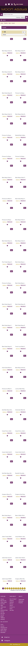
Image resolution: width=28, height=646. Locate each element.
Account (2, 626)
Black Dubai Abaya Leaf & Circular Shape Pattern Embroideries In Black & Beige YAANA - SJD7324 (20, 283)
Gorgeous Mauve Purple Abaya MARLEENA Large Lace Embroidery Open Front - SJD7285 (7, 494)
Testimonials (21, 599)
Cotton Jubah (4, 602)
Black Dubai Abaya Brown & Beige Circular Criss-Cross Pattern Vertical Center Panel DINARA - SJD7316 (20, 325)
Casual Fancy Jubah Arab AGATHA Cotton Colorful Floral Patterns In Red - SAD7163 (7, 431)
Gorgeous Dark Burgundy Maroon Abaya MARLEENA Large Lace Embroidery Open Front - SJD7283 (20, 494)
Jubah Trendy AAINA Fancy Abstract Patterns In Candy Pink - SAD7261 (7, 536)
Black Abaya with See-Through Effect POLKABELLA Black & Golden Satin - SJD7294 (20, 367)
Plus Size (3, 613)
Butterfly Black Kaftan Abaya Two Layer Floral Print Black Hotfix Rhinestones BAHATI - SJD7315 (20, 135)
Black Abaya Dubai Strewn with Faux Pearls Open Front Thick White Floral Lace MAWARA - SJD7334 (7, 114)
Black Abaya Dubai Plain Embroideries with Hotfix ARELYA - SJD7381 (20, 50)
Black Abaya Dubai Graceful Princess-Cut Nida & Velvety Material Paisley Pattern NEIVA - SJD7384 (20, 71)
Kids (2, 608)
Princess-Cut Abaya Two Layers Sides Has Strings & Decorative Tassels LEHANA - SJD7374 (7, 219)
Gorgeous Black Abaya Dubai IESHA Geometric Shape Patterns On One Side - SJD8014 (20, 578)
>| (24, 588)
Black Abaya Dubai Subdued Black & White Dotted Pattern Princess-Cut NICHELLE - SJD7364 (20, 219)
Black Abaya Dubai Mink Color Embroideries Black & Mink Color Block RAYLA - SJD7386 (7, 71)
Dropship (21, 602)
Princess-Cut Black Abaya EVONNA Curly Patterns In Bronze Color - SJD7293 (7, 388)
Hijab (2, 605)
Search (11, 605)
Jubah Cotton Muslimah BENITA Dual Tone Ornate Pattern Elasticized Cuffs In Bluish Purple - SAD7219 (20, 557)
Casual (13, 23)
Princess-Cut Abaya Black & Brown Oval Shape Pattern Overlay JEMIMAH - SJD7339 (7, 156)
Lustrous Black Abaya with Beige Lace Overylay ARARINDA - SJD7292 (20, 388)
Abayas (2, 599)
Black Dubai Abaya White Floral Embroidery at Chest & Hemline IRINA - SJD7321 (20, 304)
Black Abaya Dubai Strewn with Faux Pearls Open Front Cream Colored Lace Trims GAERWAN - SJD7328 (20, 114)
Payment (12, 602)
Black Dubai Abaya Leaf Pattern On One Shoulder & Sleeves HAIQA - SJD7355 (20, 262)
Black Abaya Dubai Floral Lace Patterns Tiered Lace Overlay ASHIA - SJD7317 (20, 177)
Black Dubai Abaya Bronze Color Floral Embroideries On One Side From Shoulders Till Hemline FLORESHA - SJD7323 (7, 304)
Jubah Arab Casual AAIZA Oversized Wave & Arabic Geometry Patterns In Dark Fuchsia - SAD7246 (7, 557)
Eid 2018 (3, 603)
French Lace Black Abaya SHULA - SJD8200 (20, 346)
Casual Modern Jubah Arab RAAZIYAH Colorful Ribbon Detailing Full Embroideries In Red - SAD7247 (20, 536)
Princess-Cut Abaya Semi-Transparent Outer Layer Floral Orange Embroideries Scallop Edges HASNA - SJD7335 (20, 156)
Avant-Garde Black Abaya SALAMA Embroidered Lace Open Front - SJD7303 (7, 367)
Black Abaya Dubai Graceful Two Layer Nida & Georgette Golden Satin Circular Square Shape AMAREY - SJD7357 (20, 240)
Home (2, 23)
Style (10, 23)
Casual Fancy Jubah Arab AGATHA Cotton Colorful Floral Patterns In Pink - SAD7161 (20, 431)
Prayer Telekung (3, 617)
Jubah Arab (3, 607)
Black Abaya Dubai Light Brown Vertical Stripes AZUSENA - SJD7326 (7, 177)
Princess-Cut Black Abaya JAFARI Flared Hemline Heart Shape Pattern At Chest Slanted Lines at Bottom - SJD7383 (7, 198)
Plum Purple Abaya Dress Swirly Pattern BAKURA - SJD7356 (7, 262)
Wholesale (21, 601)
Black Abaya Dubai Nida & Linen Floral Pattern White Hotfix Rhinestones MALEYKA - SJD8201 (7, 50)
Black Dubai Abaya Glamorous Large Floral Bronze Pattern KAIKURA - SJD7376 (20, 198)
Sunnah (2, 615)
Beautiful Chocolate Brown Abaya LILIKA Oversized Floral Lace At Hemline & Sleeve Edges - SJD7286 (20, 473)
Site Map (12, 610)
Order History (4, 629)
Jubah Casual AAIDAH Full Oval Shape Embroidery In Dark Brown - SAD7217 (7, 578)
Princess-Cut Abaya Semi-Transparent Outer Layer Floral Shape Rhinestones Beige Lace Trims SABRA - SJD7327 (7, 135)
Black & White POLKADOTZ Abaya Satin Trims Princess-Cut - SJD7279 (20, 515)
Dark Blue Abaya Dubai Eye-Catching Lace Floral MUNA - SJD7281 (7, 409)
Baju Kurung (3, 600)
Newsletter (3, 632)
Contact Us (12, 607)
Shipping (12, 600)
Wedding (3, 619)
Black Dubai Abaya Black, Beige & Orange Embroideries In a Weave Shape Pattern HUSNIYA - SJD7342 (7, 93)
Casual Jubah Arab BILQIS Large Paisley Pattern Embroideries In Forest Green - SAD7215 (20, 452)
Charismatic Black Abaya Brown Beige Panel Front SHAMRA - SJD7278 (20, 409)
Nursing (2, 611)
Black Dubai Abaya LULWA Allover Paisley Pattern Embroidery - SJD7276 (7, 515)
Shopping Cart (4, 627)
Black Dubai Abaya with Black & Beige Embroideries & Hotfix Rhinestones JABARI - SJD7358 (7, 240)
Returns (11, 603)
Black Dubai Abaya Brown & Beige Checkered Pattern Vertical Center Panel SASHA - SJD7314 (7, 346)
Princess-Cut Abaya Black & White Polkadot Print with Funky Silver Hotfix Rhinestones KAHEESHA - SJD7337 (20, 93)
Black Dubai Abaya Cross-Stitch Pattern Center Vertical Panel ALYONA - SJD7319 (7, 325)
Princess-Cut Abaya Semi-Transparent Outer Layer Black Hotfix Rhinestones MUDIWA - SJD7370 (7, 283)
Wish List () (3, 630)
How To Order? (13, 599)
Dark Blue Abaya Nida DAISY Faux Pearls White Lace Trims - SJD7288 (7, 473)
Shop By (6, 23)
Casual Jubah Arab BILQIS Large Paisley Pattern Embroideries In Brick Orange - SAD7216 (7, 452)
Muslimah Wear (4, 610)
